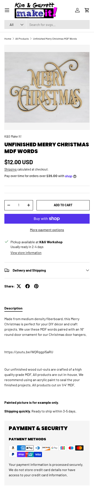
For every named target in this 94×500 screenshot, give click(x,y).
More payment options (47, 230)
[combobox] (47, 24)
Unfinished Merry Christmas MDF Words (55, 38)
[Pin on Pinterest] (36, 286)
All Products (22, 38)
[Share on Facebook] (27, 286)
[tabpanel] (47, 365)
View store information (26, 253)
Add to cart (63, 205)
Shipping (10, 169)
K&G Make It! (12, 136)
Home (7, 38)
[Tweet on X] (18, 286)
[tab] (13, 308)
